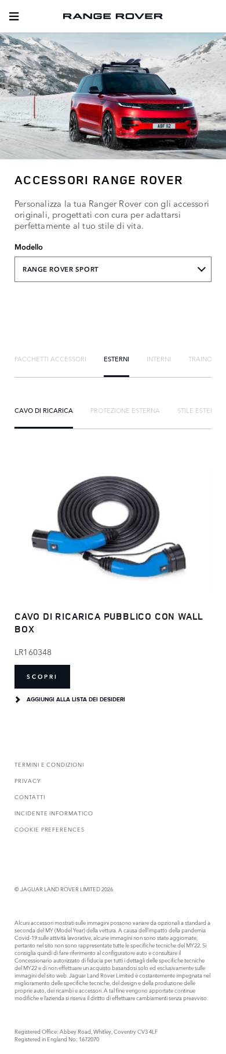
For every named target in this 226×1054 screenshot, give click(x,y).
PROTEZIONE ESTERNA (125, 410)
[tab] (50, 358)
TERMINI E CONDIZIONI (49, 764)
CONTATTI (29, 796)
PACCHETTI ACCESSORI (50, 358)
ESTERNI (116, 358)
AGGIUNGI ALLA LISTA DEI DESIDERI (76, 699)
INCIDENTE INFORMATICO (53, 813)
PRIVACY (27, 780)
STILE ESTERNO (200, 410)
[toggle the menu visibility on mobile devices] (14, 16)
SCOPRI (42, 676)
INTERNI (159, 358)
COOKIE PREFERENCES (49, 829)
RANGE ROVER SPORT (61, 269)
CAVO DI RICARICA (43, 410)
